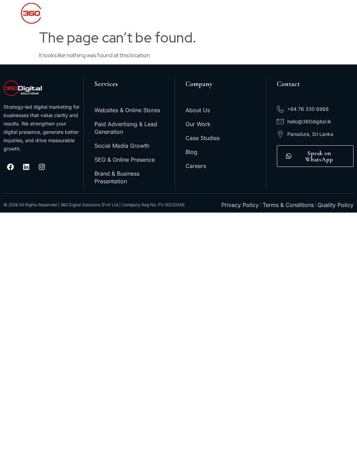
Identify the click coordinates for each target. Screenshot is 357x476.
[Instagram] (42, 167)
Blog (191, 151)
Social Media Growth (121, 145)
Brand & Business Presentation (116, 177)
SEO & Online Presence (124, 159)
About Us (197, 110)
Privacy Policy (240, 204)
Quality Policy (336, 204)
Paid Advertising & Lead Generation (125, 128)
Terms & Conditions (288, 204)
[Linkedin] (26, 167)
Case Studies (202, 138)
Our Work (198, 124)
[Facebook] (10, 167)
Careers (195, 165)
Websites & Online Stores (127, 110)
